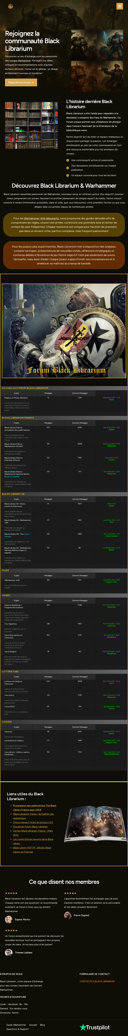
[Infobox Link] (95, 1027)
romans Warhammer (20, 60)
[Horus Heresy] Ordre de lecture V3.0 (33, 822)
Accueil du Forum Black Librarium (30, 826)
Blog (42, 1025)
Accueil (33, 1025)
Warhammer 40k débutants (41, 218)
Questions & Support (17, 1029)
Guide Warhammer (16, 1025)
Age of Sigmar (13, 476)
